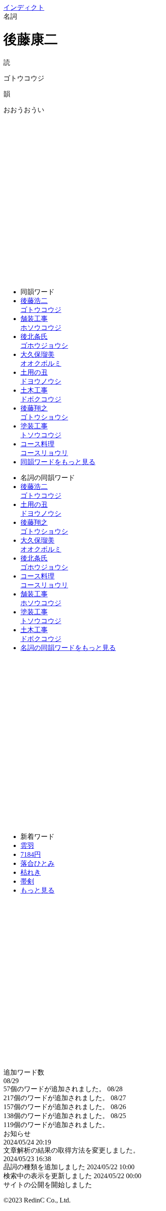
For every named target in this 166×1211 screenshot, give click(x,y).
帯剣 (27, 881)
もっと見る (37, 890)
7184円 (30, 854)
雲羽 (27, 845)
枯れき (30, 872)
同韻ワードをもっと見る (57, 461)
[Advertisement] (83, 198)
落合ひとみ (37, 863)
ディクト (23, 7)
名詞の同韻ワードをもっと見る (68, 647)
